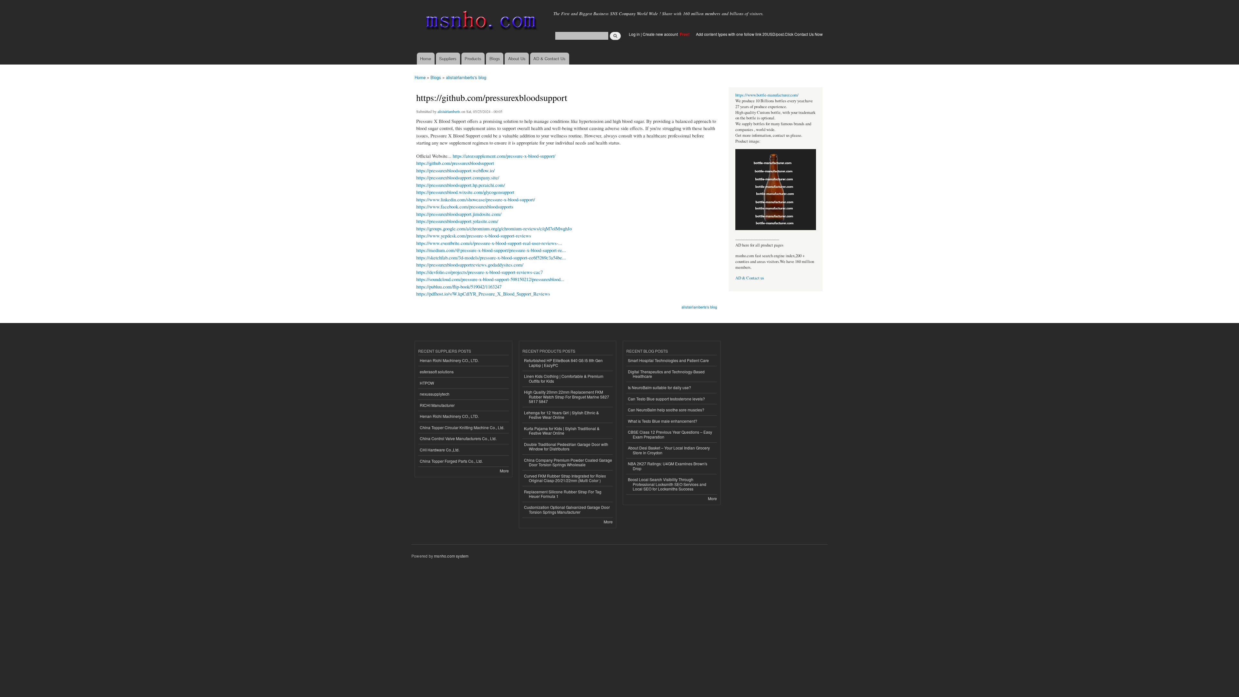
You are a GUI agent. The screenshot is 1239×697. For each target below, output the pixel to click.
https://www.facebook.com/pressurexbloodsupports (464, 206)
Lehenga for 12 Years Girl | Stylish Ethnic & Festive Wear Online (561, 415)
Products (473, 59)
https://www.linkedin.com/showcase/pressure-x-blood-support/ (475, 199)
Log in (634, 34)
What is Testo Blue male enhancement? (662, 421)
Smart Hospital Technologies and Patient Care (668, 360)
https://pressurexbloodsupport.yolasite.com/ (457, 221)
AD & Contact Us (549, 59)
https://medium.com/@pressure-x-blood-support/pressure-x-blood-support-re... (491, 250)
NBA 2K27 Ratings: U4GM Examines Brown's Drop (667, 466)
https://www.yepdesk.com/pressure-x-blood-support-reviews (473, 235)
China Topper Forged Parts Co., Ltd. (451, 461)
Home (425, 59)
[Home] (480, 22)
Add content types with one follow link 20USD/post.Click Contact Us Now (759, 34)
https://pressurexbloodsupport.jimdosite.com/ (458, 214)
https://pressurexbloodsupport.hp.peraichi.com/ (460, 185)
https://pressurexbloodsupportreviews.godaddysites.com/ (469, 264)
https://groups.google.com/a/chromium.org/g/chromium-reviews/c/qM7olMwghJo (494, 228)
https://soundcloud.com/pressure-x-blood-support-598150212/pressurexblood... (490, 279)
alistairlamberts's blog (466, 77)
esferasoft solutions (437, 371)
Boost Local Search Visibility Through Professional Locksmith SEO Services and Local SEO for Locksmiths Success (667, 484)
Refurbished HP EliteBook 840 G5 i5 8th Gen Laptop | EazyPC (563, 363)
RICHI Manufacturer (437, 405)
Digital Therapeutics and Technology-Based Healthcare (666, 374)
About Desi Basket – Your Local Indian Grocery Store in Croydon (669, 450)
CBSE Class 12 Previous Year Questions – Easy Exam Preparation (670, 434)
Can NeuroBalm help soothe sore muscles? (666, 409)
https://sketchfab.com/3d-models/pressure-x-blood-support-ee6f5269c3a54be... (491, 257)
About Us (517, 59)
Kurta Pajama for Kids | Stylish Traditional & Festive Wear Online (561, 431)
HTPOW (427, 383)
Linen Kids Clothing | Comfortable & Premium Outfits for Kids (563, 378)
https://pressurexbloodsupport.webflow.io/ (455, 170)
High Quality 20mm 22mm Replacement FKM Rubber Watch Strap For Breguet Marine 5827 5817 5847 (566, 396)
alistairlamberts (449, 111)
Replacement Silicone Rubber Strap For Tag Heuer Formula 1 (562, 494)
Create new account (661, 34)
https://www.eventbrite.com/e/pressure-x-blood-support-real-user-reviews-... (489, 243)
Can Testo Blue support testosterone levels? (666, 398)
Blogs (494, 59)
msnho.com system (451, 556)
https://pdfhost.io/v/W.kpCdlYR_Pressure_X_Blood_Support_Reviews (483, 293)
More (504, 470)
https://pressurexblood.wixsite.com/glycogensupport (465, 192)
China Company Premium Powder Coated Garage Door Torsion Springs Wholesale (568, 462)
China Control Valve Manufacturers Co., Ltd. (458, 438)
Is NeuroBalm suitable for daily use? (659, 387)
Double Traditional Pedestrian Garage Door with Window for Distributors (566, 446)
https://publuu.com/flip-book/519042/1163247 (458, 286)
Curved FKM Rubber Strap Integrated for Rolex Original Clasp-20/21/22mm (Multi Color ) (565, 478)
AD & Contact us (749, 278)
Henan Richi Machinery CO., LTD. (449, 360)
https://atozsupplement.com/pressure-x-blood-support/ (504, 156)
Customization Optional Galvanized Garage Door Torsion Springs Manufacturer (567, 509)
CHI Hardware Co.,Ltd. (439, 449)
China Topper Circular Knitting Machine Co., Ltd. (462, 427)
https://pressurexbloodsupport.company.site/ (457, 177)
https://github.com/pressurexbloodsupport (455, 163)
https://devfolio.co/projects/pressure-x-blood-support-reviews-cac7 (479, 272)
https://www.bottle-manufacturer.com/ (767, 95)
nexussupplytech (434, 394)
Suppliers (448, 59)
